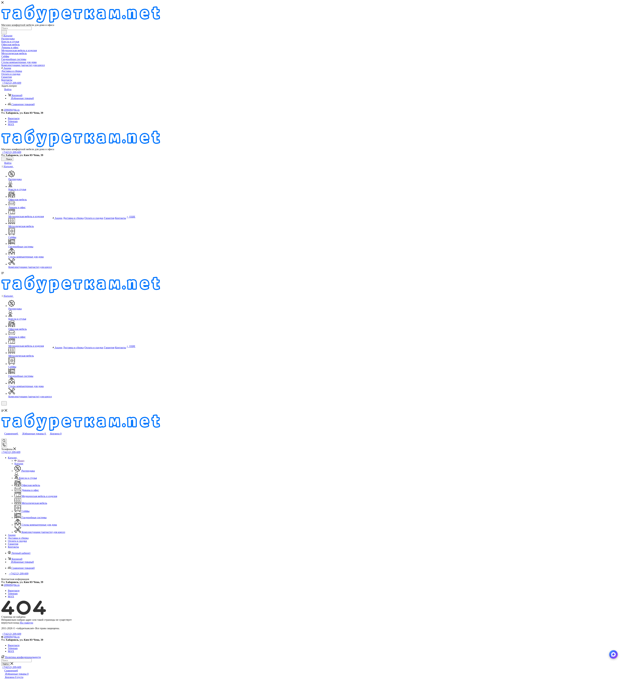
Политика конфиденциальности (23, 657)
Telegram (13, 121)
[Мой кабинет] (2, 407)
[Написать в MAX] (613, 654)
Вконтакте (14, 118)
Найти (6, 664)
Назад (21, 460)
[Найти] (4, 32)
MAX (11, 124)
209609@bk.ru (12, 109)
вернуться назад (10, 622)
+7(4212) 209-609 (11, 82)
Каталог (18, 463)
